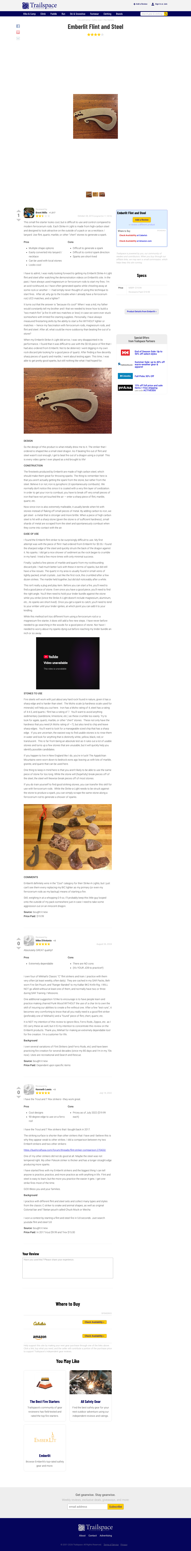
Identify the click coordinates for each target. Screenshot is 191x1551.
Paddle (53, 13)
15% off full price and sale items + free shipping (149, 386)
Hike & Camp (29, 13)
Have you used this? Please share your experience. (49, 1259)
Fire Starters (109, 20)
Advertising (106, 1535)
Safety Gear (97, 20)
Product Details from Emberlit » (142, 311)
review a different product (143, 224)
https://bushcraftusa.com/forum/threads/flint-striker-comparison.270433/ (65, 1149)
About (82, 1535)
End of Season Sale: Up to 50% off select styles (148, 352)
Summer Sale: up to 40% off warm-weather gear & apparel (150, 364)
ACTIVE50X (149, 390)
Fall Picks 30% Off (144, 376)
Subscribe (115, 1506)
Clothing (107, 13)
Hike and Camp (83, 20)
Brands (119, 13)
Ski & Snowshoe (77, 13)
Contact (92, 1535)
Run (63, 13)
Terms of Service (111, 1544)
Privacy (124, 1544)
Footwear (94, 13)
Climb (43, 13)
